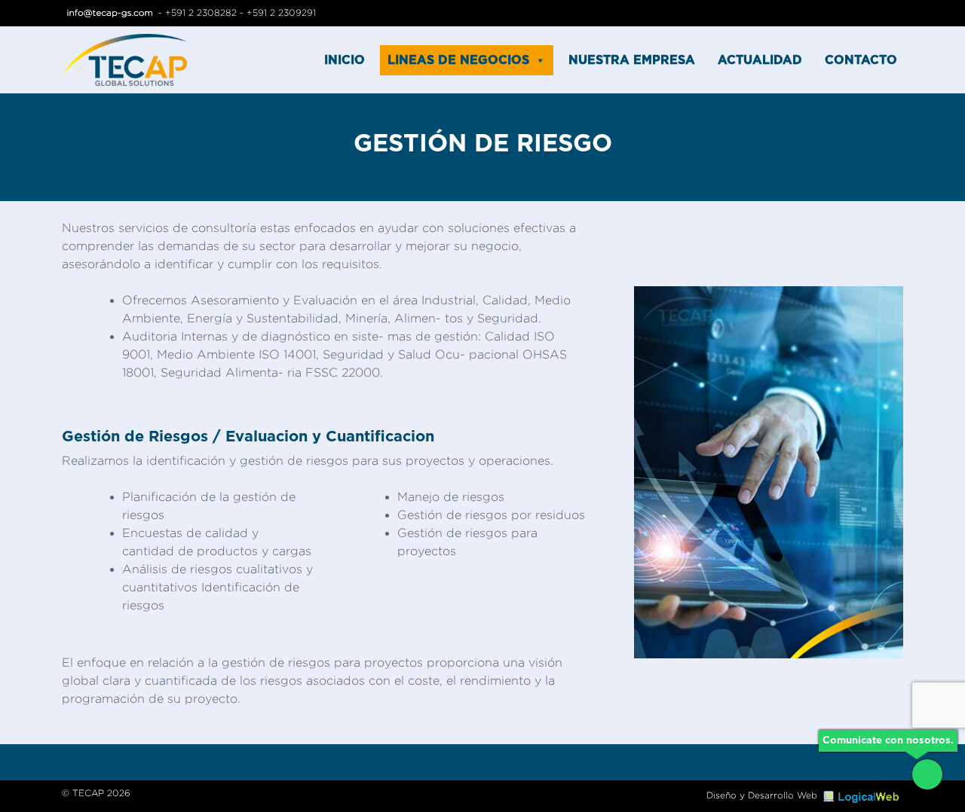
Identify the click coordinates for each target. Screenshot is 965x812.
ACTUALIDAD (760, 60)
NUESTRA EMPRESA (631, 60)
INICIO (344, 60)
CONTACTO (861, 60)
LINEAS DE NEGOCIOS (458, 60)
